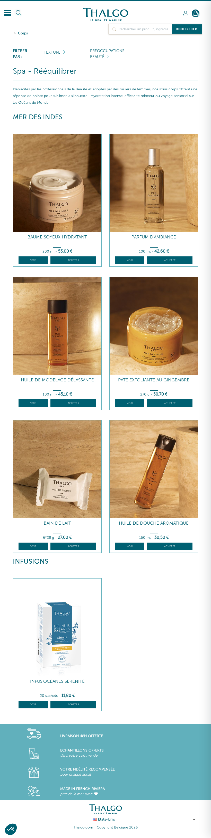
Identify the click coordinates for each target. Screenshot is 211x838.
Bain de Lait (57, 523)
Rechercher (186, 29)
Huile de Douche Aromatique (154, 523)
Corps (23, 33)
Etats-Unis (106, 819)
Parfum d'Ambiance (153, 237)
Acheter (73, 260)
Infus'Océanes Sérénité (57, 681)
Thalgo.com (83, 827)
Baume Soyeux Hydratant (57, 237)
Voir (33, 260)
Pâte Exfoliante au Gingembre (153, 380)
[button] (11, 829)
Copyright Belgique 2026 (117, 827)
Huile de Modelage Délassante (57, 380)
